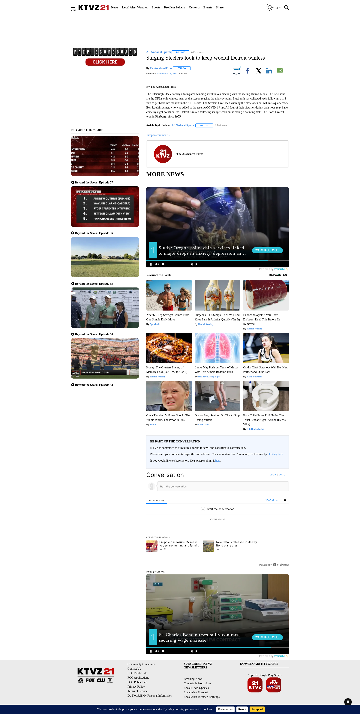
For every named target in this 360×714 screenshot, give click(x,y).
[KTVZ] (93, 7)
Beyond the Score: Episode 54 (94, 334)
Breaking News (193, 678)
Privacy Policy (136, 686)
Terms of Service (138, 691)
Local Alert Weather (135, 7)
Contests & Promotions (197, 683)
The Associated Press (161, 68)
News (114, 7)
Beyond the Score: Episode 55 (94, 283)
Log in (273, 475)
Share (220, 7)
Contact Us (134, 668)
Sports (156, 7)
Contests (194, 7)
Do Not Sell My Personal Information (150, 695)
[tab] (156, 500)
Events (207, 7)
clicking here (275, 454)
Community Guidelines (141, 664)
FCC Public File (137, 682)
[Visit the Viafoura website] (281, 564)
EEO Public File (137, 673)
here (217, 460)
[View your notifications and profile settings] (285, 500)
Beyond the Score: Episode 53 (94, 384)
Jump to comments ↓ (158, 135)
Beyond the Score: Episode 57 (94, 182)
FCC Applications (138, 677)
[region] (217, 519)
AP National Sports (183, 125)
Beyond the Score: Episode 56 (94, 233)
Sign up (282, 475)
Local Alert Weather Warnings (202, 696)
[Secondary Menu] (76, 7)
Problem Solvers (174, 7)
